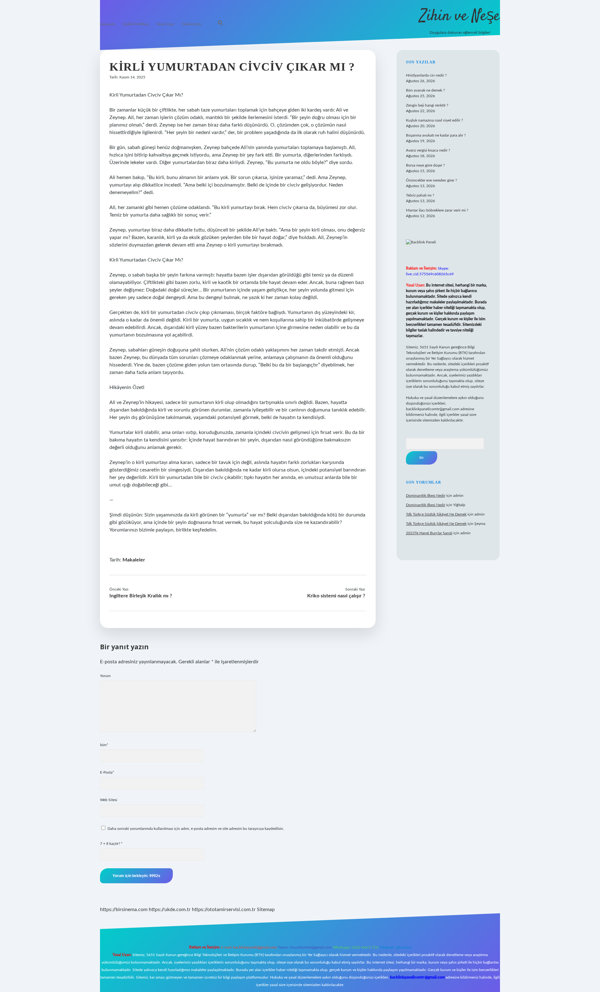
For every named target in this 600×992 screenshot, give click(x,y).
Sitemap (266, 909)
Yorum (105, 676)
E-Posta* (107, 772)
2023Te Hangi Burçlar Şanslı (429, 533)
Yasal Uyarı (165, 24)
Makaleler (133, 559)
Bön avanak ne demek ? (425, 90)
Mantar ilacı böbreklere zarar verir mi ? (437, 210)
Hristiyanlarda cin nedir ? (426, 75)
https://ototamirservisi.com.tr (224, 909)
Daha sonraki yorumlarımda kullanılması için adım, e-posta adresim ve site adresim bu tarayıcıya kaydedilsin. (196, 828)
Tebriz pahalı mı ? (420, 195)
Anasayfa (107, 24)
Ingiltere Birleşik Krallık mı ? (140, 595)
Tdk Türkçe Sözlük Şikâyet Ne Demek (436, 514)
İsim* (104, 745)
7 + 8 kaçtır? (111, 843)
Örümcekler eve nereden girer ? (431, 180)
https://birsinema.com (124, 909)
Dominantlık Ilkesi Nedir (425, 495)
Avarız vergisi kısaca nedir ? (428, 150)
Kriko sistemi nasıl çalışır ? (336, 595)
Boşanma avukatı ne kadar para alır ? (436, 135)
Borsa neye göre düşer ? (425, 165)
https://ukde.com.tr (170, 909)
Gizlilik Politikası (135, 24)
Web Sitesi (108, 800)
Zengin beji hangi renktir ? (427, 105)
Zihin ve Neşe (460, 16)
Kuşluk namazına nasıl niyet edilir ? (434, 120)
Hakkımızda (191, 24)
